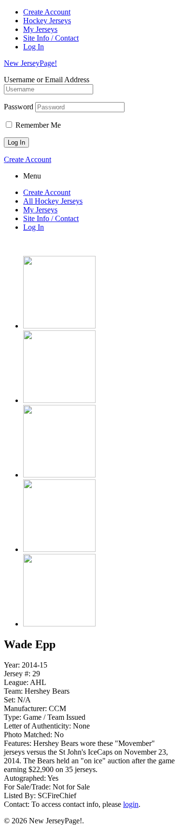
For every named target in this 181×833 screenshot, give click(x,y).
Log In (33, 47)
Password (18, 107)
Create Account (46, 12)
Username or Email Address (46, 79)
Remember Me (37, 125)
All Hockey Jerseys (53, 201)
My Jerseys (40, 29)
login (131, 804)
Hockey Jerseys (47, 20)
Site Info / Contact (51, 38)
